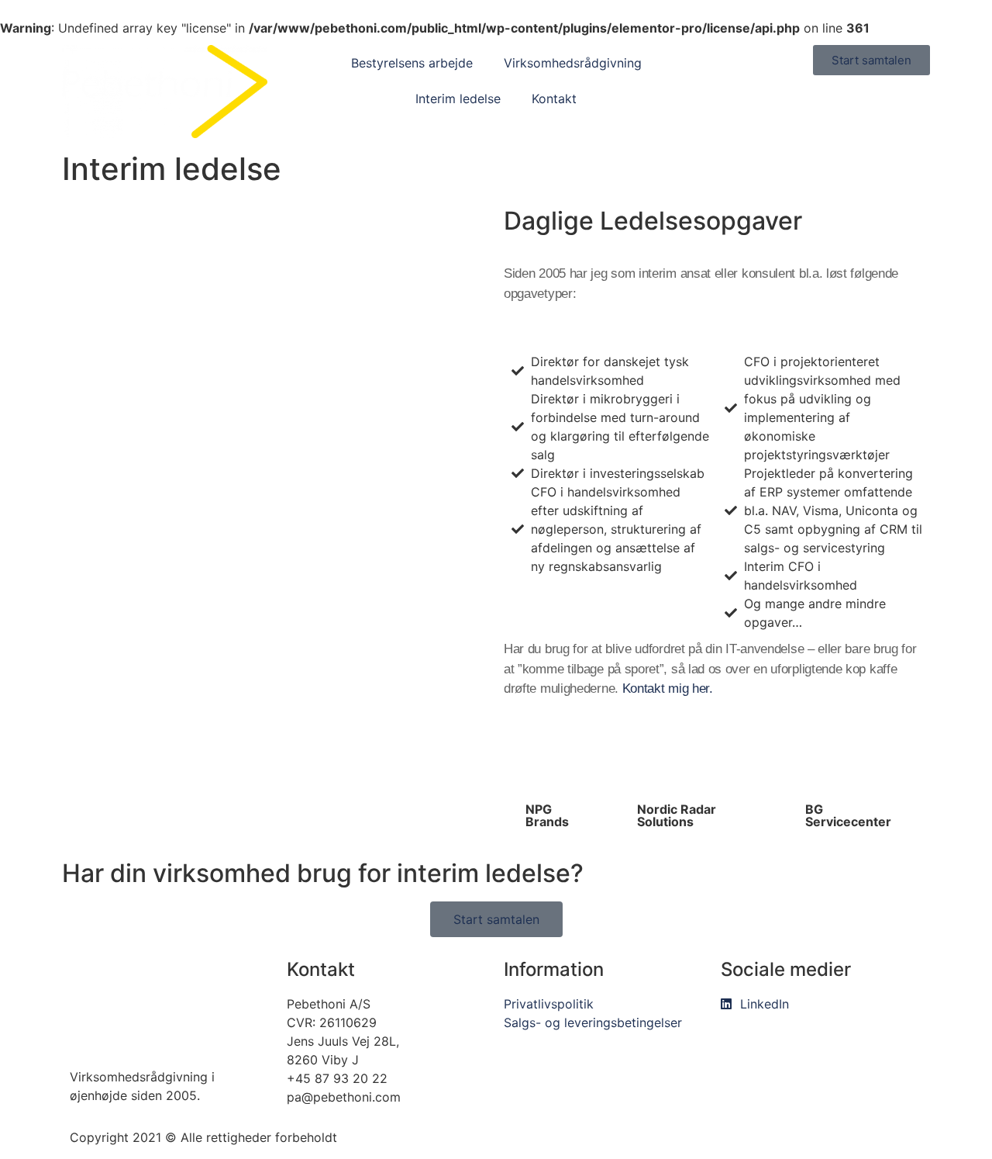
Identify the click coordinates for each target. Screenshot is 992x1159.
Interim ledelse (458, 98)
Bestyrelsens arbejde (412, 63)
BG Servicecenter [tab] (848, 815)
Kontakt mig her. (667, 688)
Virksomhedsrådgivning (573, 63)
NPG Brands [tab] (547, 815)
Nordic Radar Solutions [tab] (676, 815)
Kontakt (554, 98)
